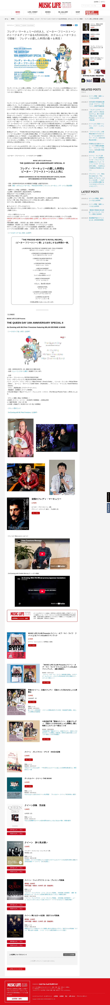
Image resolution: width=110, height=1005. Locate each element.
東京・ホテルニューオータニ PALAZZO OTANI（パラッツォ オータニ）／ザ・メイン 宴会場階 (42, 185)
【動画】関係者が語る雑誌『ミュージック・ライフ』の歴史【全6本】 (96, 212)
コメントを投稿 (69, 954)
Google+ (73, 25)
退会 (66, 996)
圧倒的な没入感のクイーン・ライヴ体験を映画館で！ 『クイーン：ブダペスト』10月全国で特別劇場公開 (96, 148)
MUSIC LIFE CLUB (55, 5)
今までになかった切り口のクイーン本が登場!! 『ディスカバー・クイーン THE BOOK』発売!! (50, 794)
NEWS (12, 19)
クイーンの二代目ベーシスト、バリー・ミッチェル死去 (96, 126)
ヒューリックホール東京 (20, 371)
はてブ (76, 25)
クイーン (18, 25)
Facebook (108, 508)
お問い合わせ (72, 996)
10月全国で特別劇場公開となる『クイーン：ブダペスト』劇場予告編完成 (96, 104)
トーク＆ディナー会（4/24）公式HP (19, 233)
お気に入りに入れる (16, 969)
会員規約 (61, 996)
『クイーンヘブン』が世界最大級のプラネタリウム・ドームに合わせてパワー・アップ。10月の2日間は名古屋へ (97, 136)
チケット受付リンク (14, 408)
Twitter (69, 25)
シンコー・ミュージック (28, 25)
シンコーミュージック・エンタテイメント (48, 984)
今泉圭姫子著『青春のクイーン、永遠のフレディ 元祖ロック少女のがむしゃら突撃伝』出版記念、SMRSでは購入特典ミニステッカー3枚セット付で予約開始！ (59, 732)
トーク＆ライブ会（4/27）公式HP (18, 331)
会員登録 (56, 996)
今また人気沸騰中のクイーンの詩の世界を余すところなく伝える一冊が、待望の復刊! (48, 820)
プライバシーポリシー (82, 996)
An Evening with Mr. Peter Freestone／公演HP (22, 412)
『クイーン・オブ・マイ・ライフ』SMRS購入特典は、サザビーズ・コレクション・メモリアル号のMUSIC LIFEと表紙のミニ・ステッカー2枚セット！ (59, 676)
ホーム (6, 19)
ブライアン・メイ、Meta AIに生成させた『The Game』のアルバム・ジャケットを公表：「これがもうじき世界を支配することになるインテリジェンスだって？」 (97, 180)
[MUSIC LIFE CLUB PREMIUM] (91, 13)
